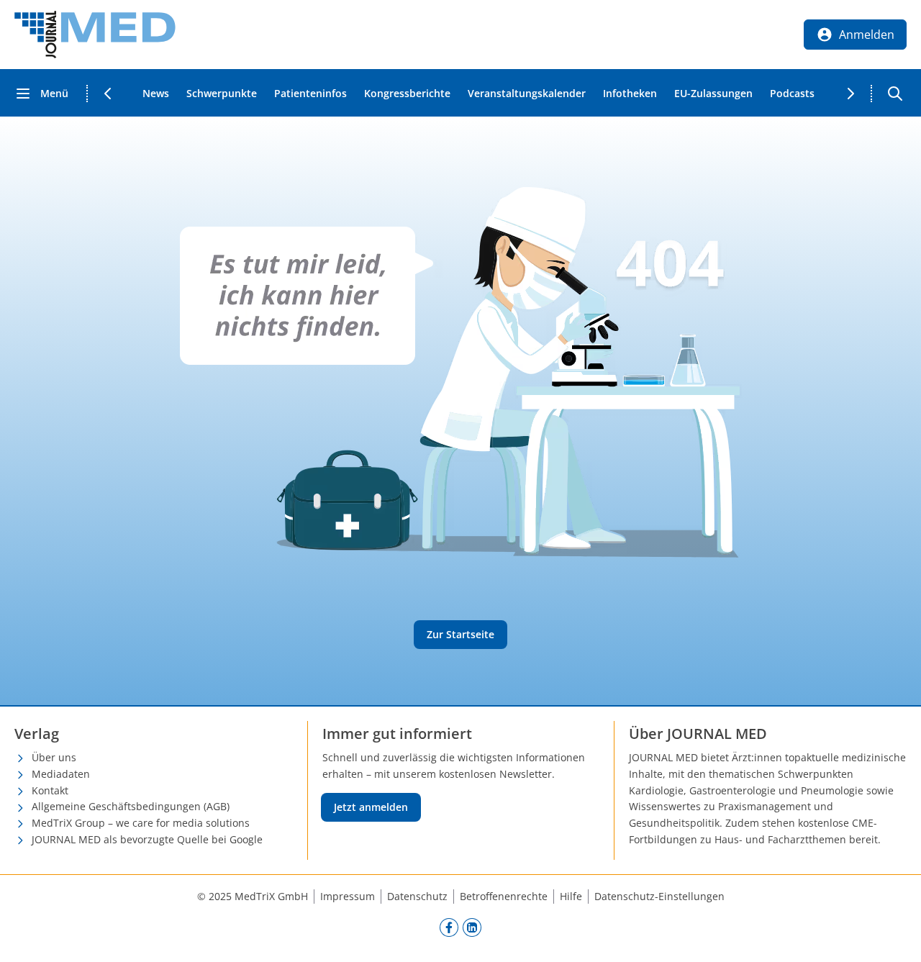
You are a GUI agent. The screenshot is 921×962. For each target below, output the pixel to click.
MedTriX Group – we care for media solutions (141, 823)
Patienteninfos (310, 93)
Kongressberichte (407, 93)
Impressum (347, 896)
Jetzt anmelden (371, 807)
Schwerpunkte (221, 93)
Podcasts (792, 93)
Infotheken (630, 93)
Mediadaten (61, 774)
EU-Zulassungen (713, 93)
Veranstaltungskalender (527, 93)
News (155, 93)
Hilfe (571, 896)
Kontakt (50, 790)
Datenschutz (417, 896)
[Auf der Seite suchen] (895, 93)
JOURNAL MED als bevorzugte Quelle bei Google (147, 839)
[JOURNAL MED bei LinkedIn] (472, 927)
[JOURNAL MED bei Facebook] (448, 927)
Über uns (54, 757)
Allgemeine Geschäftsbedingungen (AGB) (131, 806)
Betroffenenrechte (504, 896)
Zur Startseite (460, 634)
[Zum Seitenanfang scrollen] (895, 936)
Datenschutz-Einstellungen (659, 896)
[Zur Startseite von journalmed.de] (95, 34)
